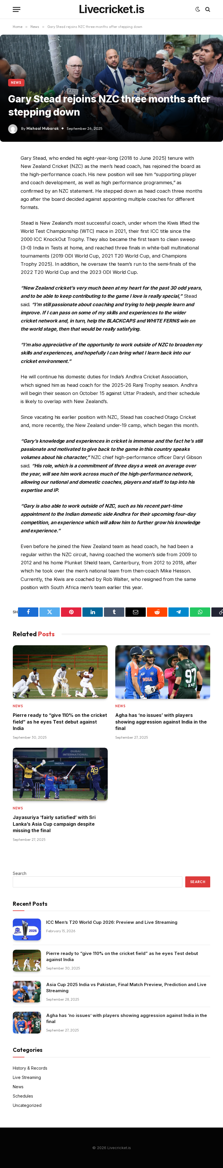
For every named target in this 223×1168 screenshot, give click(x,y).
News (16, 83)
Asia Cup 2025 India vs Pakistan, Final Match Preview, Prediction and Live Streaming (126, 987)
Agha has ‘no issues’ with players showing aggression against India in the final (161, 721)
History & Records (30, 1068)
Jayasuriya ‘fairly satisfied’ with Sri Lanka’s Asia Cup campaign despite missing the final (54, 823)
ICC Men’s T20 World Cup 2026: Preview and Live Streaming (111, 922)
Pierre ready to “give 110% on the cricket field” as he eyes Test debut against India (60, 721)
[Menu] (16, 9)
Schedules (23, 1095)
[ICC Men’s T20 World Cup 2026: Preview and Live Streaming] (27, 929)
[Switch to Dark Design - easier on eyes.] (198, 9)
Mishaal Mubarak (42, 128)
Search (19, 873)
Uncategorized (27, 1105)
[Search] (207, 9)
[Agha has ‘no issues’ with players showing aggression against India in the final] (162, 672)
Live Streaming (27, 1077)
